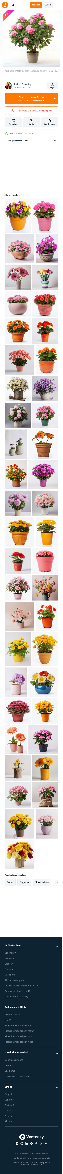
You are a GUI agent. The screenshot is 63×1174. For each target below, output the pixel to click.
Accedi (48, 4)
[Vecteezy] (5, 5)
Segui (52, 87)
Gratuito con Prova (32, 98)
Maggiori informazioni (17, 140)
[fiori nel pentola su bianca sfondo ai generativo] (18, 216)
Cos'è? (30, 133)
